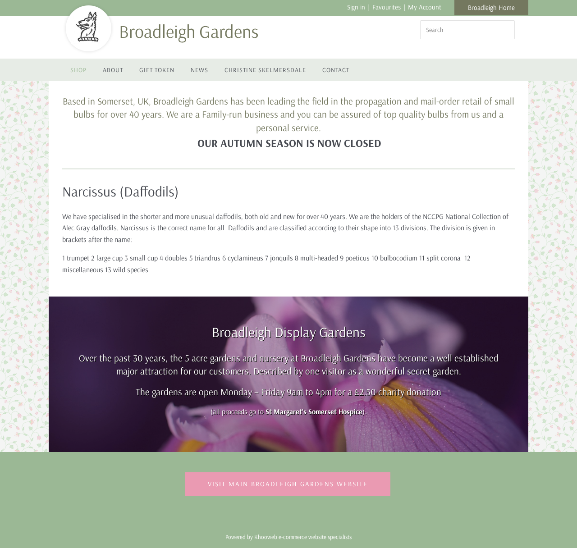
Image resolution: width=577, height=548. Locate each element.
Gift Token (156, 70)
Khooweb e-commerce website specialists (303, 536)
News (199, 70)
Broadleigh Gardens (188, 31)
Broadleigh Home (491, 7)
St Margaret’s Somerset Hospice (314, 411)
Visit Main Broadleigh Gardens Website (288, 484)
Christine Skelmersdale (265, 70)
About (113, 70)
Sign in (356, 7)
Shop (78, 70)
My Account (424, 7)
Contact (335, 70)
